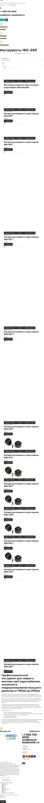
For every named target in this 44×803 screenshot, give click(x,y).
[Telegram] (1, 20)
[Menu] (22, 7)
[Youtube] (32, 756)
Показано (3, 63)
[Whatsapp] (4, 20)
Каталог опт (5, 731)
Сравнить (21, 81)
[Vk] (24, 756)
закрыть (4, 797)
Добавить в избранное (10, 81)
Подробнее (9, 92)
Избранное (34, 731)
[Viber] (6, 20)
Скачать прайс (4, 28)
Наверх (3, 801)
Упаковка (4, 45)
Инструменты (20, 53)
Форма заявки (3, 37)
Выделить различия (6, 780)
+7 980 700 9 (8, 11)
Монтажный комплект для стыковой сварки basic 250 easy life (21, 86)
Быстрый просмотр (30, 81)
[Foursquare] (34, 756)
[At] (29, 756)
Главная (15, 53)
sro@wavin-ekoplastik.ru (12, 15)
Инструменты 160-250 (8, 83)
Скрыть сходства (6, 779)
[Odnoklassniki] (26, 756)
